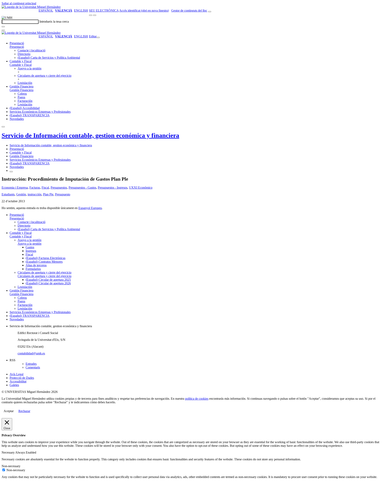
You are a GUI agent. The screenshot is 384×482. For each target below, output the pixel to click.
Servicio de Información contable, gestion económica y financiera (90, 135)
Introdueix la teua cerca (54, 21)
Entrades (31, 363)
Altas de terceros (36, 265)
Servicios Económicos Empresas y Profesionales (40, 111)
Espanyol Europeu (90, 208)
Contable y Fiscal (21, 61)
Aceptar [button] (9, 411)
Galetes (14, 385)
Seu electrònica (104, 10)
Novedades (17, 119)
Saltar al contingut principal (19, 3)
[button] (17, 46)
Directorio (24, 54)
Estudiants (8, 194)
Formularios (33, 269)
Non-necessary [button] (11, 466)
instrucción (34, 194)
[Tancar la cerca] (3, 30)
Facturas (34, 187)
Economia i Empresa (15, 187)
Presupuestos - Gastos (82, 187)
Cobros (22, 93)
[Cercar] (3, 26)
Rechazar (24, 411)
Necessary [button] (8, 452)
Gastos (30, 247)
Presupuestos (59, 187)
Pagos (21, 97)
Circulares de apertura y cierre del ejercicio (44, 75)
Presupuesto (62, 194)
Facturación (25, 101)
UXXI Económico (140, 187)
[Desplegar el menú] (94, 15)
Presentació (17, 43)
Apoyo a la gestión (29, 68)
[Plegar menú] (98, 37)
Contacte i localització (31, 50)
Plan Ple (48, 194)
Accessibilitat (18, 381)
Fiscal (45, 187)
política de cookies (196, 398)
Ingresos (31, 251)
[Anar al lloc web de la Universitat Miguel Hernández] (31, 7)
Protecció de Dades (22, 377)
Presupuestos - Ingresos (112, 187)
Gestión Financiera (21, 86)
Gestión (21, 194)
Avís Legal (16, 374)
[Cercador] (209, 11)
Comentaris (33, 367)
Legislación (25, 83)
